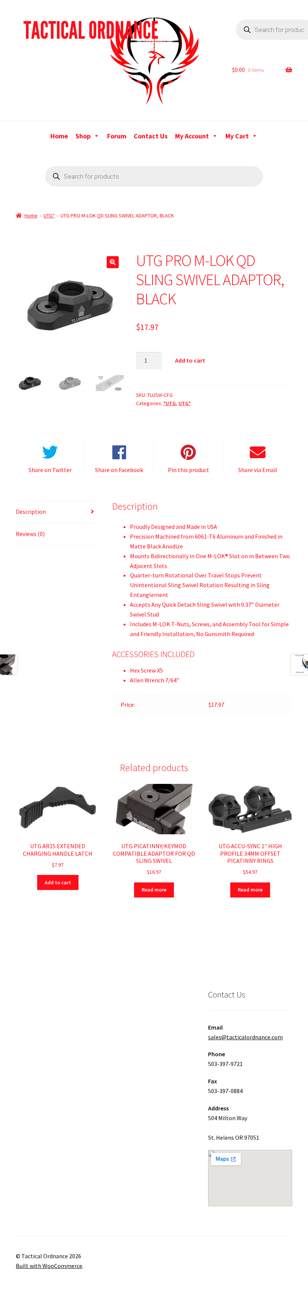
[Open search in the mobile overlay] (154, 176)
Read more (154, 889)
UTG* (49, 215)
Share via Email (257, 470)
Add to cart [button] (58, 882)
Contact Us (151, 136)
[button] (113, 262)
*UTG (169, 403)
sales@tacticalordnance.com (245, 1037)
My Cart (237, 136)
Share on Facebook (119, 470)
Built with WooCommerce (49, 1266)
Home (59, 136)
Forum (116, 136)
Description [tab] (31, 511)
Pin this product (188, 470)
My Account (192, 136)
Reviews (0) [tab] (30, 534)
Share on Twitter (50, 470)
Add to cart (190, 360)
